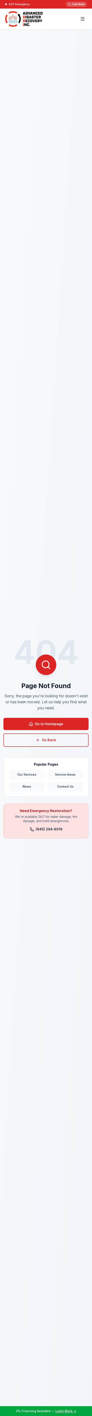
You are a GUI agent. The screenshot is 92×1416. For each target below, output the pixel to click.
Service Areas (65, 774)
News (26, 786)
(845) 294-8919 (49, 829)
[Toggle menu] (82, 19)
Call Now (78, 4)
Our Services (26, 774)
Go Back (49, 740)
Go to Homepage (49, 724)
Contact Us (65, 786)
